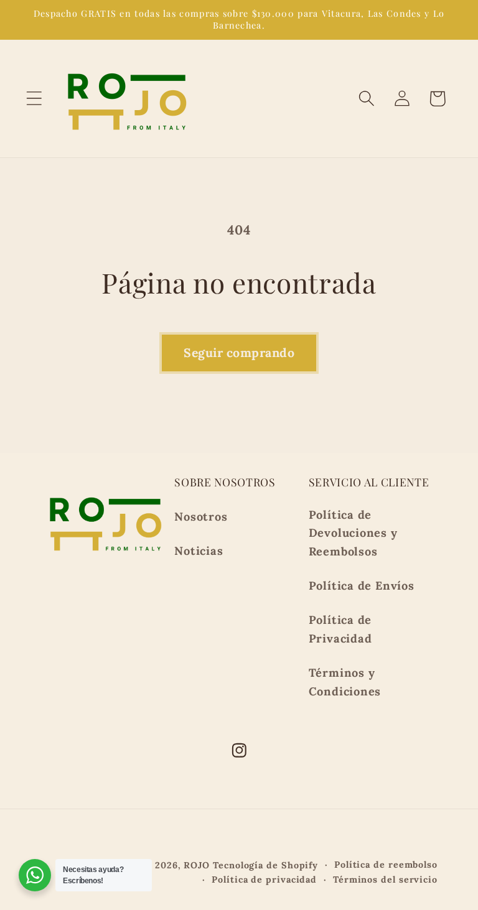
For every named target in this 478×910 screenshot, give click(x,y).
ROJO (197, 865)
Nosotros (200, 516)
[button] (34, 98)
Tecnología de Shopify (265, 865)
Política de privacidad (264, 879)
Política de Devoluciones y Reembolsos (353, 533)
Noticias (198, 551)
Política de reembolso (386, 864)
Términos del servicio (385, 879)
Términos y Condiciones (345, 682)
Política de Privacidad (340, 629)
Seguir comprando (239, 352)
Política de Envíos (362, 585)
